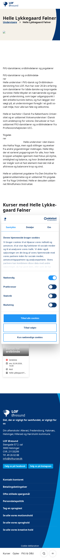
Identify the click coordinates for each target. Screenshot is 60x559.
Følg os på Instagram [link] (40, 466)
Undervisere (10, 22)
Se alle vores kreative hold (18, 529)
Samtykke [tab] (11, 227)
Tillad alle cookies (30, 318)
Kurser (6, 553)
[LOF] (17, 4)
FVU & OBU (27, 553)
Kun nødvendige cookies (30, 337)
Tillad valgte (30, 327)
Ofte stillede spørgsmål (16, 494)
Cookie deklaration (30, 545)
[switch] (52, 286)
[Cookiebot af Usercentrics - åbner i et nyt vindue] (44, 219)
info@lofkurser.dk (12, 458)
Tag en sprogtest (12, 508)
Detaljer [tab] (30, 227)
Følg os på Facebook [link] (15, 466)
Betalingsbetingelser (15, 486)
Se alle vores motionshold (18, 515)
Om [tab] (49, 227)
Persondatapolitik (13, 501)
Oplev (16, 553)
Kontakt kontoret (13, 479)
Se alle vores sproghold (16, 522)
